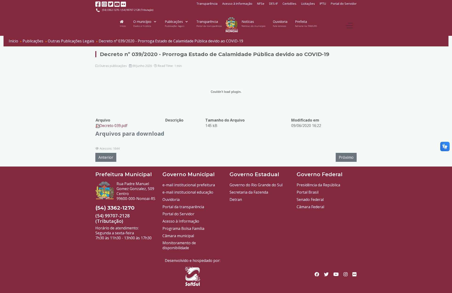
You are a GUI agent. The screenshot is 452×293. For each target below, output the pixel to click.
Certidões (289, 3)
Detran (236, 199)
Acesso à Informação (237, 3)
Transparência (207, 3)
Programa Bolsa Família (183, 228)
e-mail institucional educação (187, 192)
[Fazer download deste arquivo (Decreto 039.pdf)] (97, 125)
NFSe (260, 3)
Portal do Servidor (344, 3)
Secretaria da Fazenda (249, 192)
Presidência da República (318, 184)
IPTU (323, 3)
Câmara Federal (310, 206)
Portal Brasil (308, 192)
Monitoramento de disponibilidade (179, 245)
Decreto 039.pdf (113, 125)
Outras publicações (113, 66)
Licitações (308, 3)
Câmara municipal (178, 235)
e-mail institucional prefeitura (188, 184)
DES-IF (273, 3)
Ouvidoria (171, 199)
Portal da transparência (183, 206)
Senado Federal (310, 199)
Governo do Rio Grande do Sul (256, 184)
